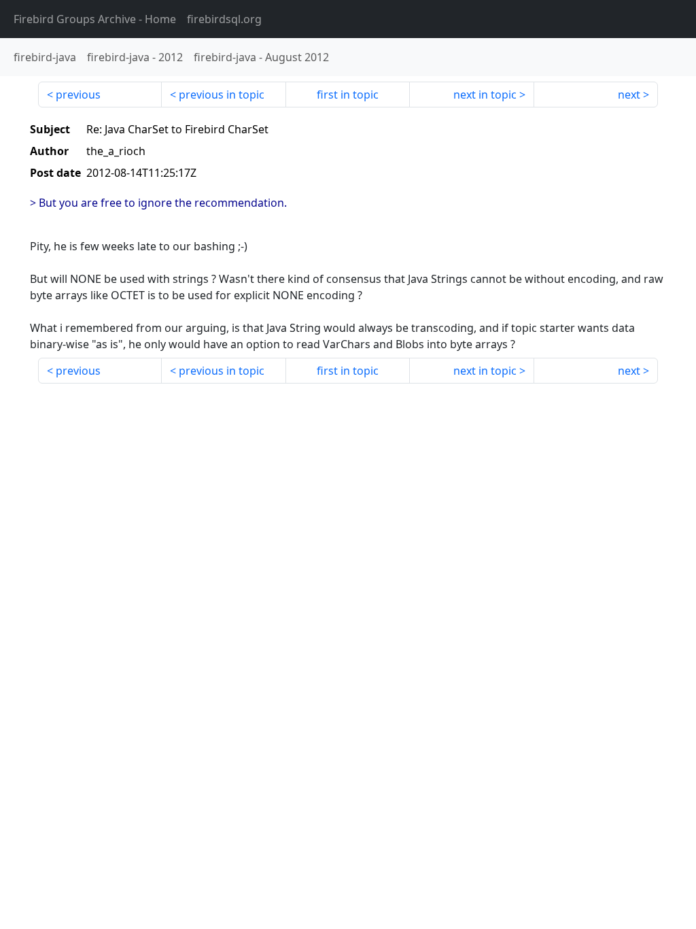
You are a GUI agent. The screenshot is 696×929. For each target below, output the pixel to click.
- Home (95, 19)
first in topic (348, 94)
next (629, 94)
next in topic (485, 94)
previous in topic (221, 94)
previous (78, 94)
